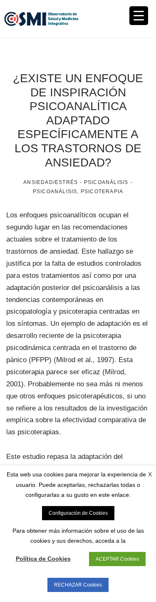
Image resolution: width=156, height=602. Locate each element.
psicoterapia (102, 191)
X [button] (150, 474)
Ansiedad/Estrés (50, 182)
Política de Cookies (43, 558)
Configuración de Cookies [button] (78, 513)
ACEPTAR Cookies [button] (117, 559)
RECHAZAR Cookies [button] (78, 585)
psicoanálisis (55, 191)
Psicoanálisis (106, 182)
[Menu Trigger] (138, 15)
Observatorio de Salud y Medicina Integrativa (41, 18)
